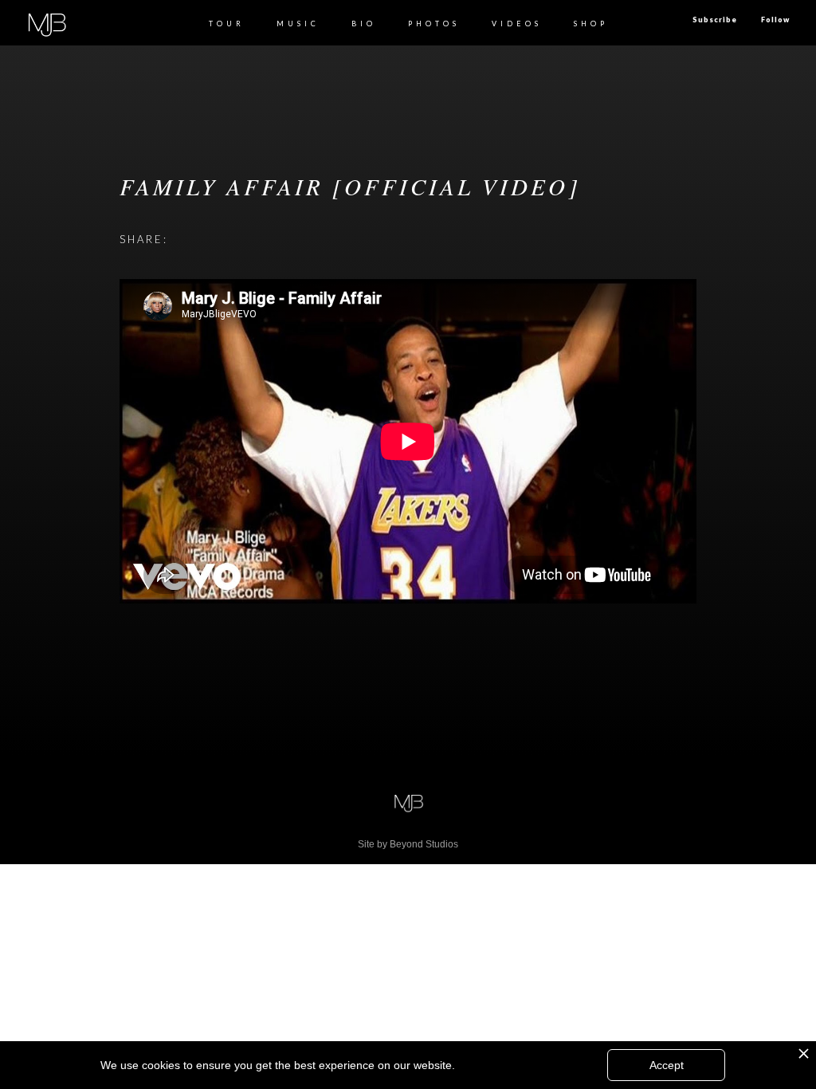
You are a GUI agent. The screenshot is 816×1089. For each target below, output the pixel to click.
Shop (591, 23)
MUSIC (298, 23)
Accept (666, 1065)
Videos (517, 23)
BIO (363, 23)
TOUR (227, 23)
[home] (46, 22)
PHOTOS (434, 23)
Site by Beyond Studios (408, 844)
